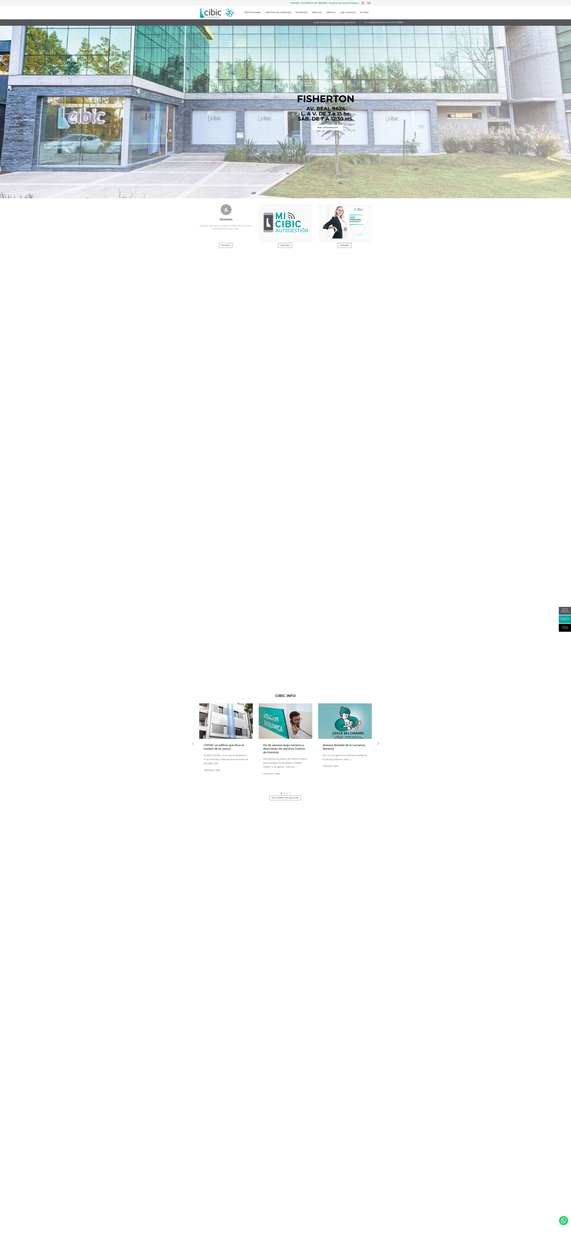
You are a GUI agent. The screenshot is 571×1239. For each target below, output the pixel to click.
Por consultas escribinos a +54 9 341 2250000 (210, 22)
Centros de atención (278, 12)
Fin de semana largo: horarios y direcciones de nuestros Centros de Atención (284, 748)
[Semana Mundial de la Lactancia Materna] (345, 721)
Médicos (317, 12)
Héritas (331, 12)
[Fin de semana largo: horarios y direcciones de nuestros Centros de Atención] (285, 721)
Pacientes (302, 12)
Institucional (252, 12)
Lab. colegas (348, 12)
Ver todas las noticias (285, 798)
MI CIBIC (364, 12)
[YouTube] (369, 3)
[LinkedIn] (363, 3)
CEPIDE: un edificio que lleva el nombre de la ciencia (224, 746)
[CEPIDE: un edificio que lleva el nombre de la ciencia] (226, 721)
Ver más (225, 245)
